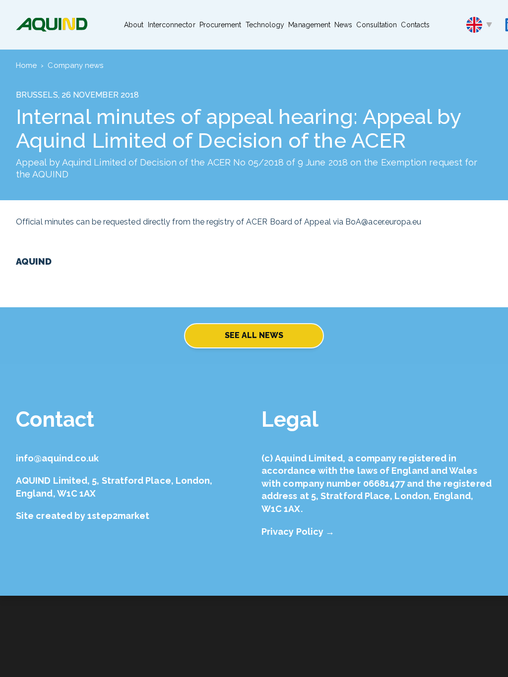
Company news (75, 65)
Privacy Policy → (297, 531)
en (479, 25)
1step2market (118, 515)
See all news (254, 335)
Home (26, 65)
